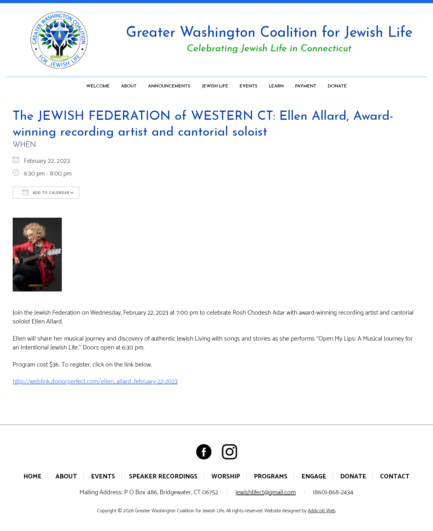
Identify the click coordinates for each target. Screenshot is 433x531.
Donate (337, 86)
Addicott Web (321, 511)
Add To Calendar (50, 193)
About (129, 86)
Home (32, 476)
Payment (305, 86)
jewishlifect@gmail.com (266, 492)
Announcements (169, 86)
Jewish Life (215, 86)
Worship (225, 476)
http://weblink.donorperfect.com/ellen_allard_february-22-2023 (95, 381)
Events (248, 86)
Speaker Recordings (163, 476)
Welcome (98, 86)
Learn (276, 86)
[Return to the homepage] (59, 40)
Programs (271, 476)
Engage (313, 476)
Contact (395, 476)
